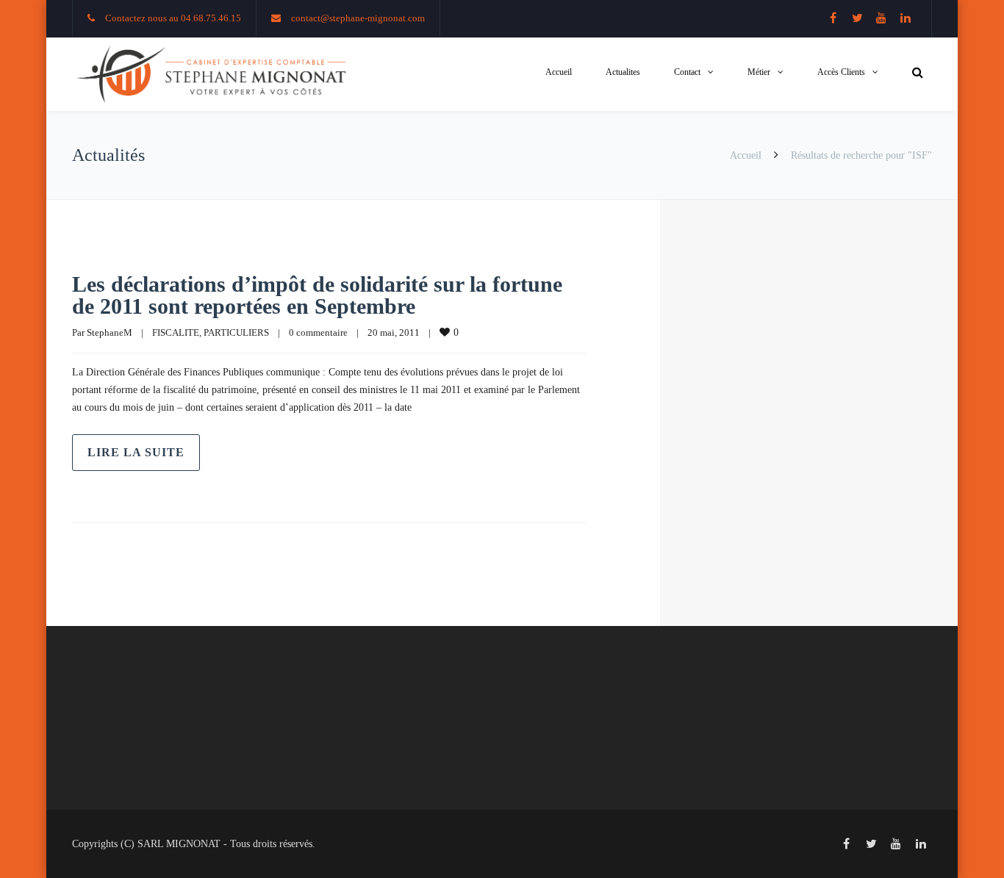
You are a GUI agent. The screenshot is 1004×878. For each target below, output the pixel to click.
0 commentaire (318, 332)
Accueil (558, 72)
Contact (687, 72)
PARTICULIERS (236, 332)
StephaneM (109, 332)
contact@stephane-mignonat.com (358, 18)
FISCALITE (175, 332)
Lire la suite (135, 452)
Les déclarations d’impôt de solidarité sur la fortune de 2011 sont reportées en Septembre (317, 295)
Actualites (623, 72)
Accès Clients (841, 72)
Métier (758, 72)
